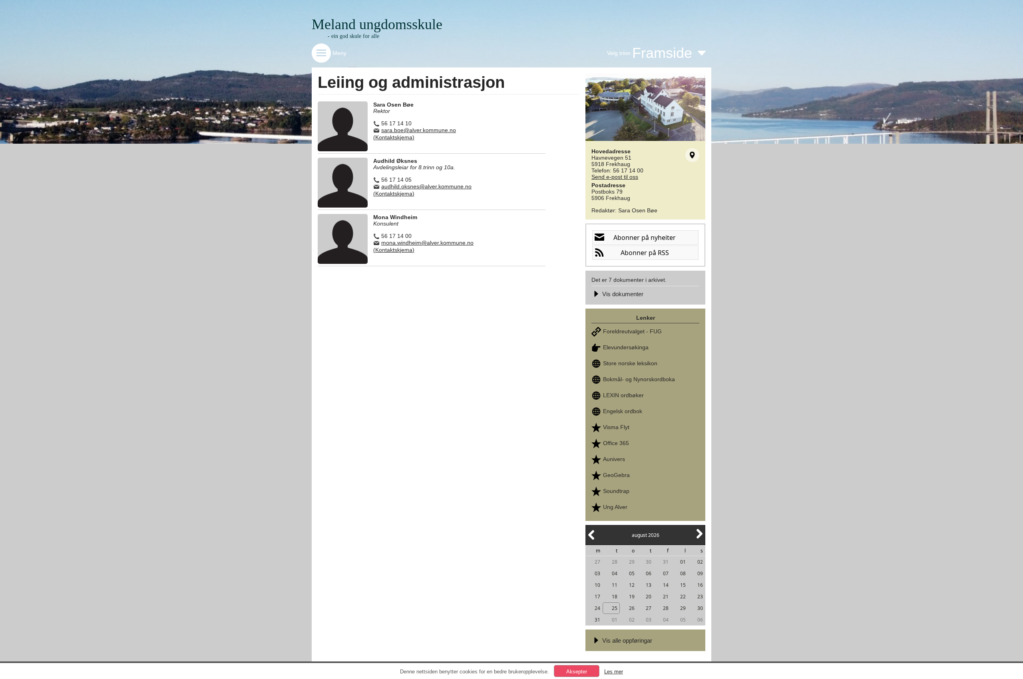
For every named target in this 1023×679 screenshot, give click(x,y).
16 (700, 585)
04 (614, 573)
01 (683, 561)
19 (632, 596)
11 (614, 585)
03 (597, 573)
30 (648, 561)
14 (666, 585)
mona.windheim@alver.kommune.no (427, 243)
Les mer (613, 672)
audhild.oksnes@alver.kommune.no (426, 186)
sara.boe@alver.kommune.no (418, 130)
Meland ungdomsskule (377, 24)
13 (648, 585)
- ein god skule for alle (353, 36)
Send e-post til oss (614, 177)
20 (648, 596)
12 (632, 585)
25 (614, 608)
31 (666, 561)
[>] (699, 538)
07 (666, 573)
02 (700, 561)
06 (648, 573)
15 (683, 585)
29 (632, 561)
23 (700, 596)
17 (597, 596)
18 (614, 596)
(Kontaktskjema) (393, 137)
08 (683, 573)
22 (683, 596)
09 (700, 573)
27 (597, 561)
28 (614, 561)
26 (632, 608)
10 (597, 585)
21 (666, 596)
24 (597, 608)
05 (632, 573)
